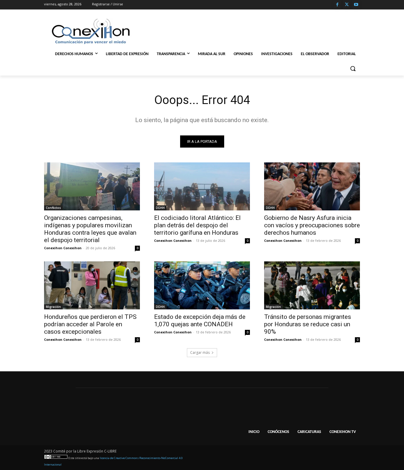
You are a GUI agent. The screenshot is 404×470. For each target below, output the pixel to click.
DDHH (160, 208)
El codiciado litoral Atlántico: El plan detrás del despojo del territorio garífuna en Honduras (197, 225)
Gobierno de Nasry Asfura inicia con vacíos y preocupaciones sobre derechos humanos (312, 225)
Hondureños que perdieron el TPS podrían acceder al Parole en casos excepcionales (90, 324)
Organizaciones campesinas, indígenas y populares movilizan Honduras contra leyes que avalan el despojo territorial (90, 229)
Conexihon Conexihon (63, 248)
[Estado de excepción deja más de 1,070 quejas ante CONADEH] (202, 285)
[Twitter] (347, 5)
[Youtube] (356, 5)
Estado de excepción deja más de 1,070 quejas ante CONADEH (199, 320)
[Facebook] (337, 5)
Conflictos (53, 208)
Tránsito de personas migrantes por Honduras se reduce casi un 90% (307, 324)
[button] (353, 68)
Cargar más (200, 352)
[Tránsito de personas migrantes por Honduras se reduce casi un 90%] (312, 285)
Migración (53, 307)
